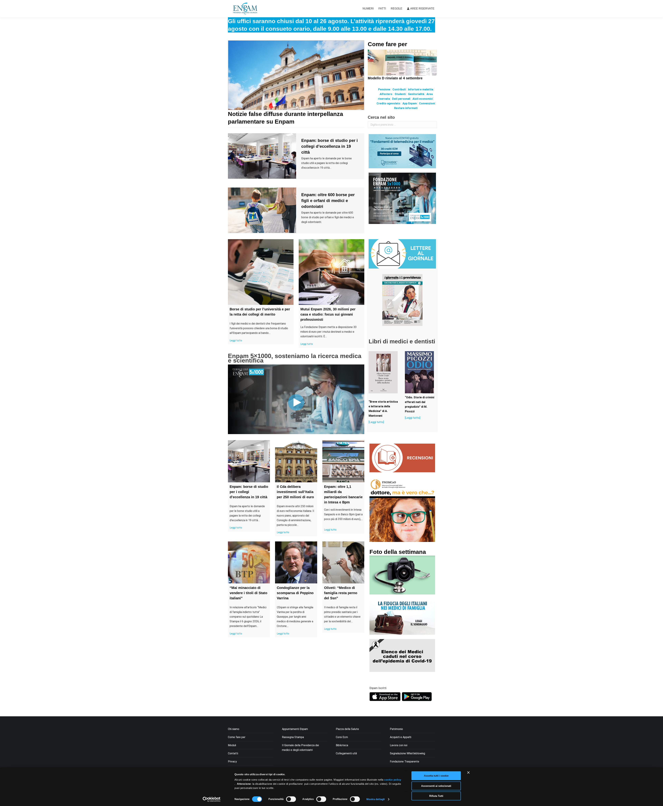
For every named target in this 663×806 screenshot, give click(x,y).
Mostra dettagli (375, 799)
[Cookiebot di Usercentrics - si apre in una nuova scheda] (211, 799)
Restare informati (405, 108)
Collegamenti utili (346, 753)
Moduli (232, 745)
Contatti (233, 753)
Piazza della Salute (347, 729)
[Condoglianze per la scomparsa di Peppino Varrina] (296, 562)
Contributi (399, 89)
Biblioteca (342, 745)
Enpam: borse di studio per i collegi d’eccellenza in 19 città (329, 146)
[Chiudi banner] (468, 772)
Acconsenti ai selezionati (436, 785)
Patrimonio (396, 729)
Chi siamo (233, 729)
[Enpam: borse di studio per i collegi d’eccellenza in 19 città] (249, 461)
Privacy (232, 761)
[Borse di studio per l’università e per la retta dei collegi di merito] (261, 272)
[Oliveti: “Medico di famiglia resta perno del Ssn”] (343, 562)
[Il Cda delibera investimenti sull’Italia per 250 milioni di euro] (296, 461)
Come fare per (387, 44)
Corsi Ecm (342, 737)
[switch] (291, 799)
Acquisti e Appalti (400, 737)
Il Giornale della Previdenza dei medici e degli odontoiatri (300, 748)
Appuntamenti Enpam (295, 729)
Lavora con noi (398, 745)
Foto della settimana (397, 552)
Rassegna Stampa (293, 737)
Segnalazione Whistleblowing (407, 753)
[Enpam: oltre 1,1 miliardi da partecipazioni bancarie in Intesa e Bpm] (343, 461)
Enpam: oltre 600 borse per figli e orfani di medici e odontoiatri (328, 200)
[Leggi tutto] (376, 422)
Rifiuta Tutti (436, 795)
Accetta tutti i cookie (436, 775)
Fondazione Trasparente (404, 761)
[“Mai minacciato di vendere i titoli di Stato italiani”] (249, 562)
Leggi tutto (236, 340)
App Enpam (409, 103)
